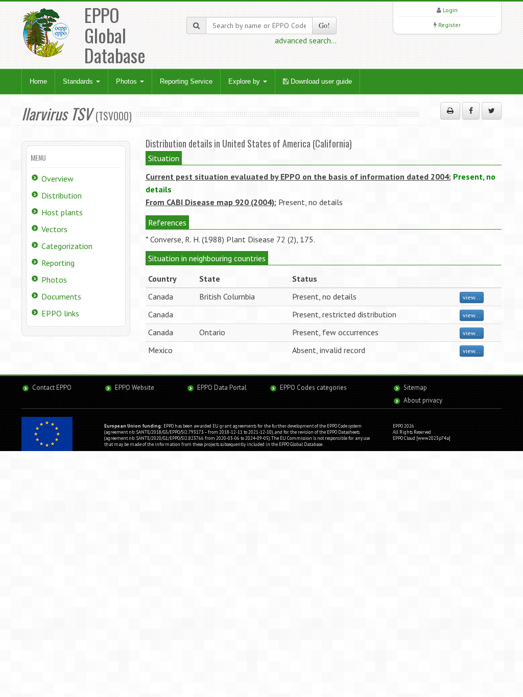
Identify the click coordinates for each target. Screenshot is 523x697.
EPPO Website (134, 387)
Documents (61, 296)
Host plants (62, 212)
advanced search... (306, 40)
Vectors (54, 229)
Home (38, 81)
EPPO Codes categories (313, 387)
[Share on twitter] (492, 110)
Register (449, 25)
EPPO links (60, 313)
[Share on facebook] (471, 110)
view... (472, 297)
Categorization (66, 246)
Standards (79, 81)
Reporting (58, 263)
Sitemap (415, 387)
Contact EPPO (52, 387)
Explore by (245, 81)
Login (450, 10)
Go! (324, 25)
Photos (127, 81)
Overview (57, 178)
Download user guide (320, 81)
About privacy (422, 400)
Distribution (61, 195)
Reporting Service (186, 81)
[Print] (450, 110)
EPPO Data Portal (222, 387)
